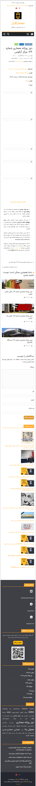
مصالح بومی (4, 726)
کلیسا (27, 735)
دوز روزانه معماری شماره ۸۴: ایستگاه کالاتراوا (19, 341)
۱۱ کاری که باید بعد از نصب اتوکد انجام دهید (17, 6)
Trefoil (27, 81)
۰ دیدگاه (14, 55)
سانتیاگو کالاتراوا (24, 726)
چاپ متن (13, 733)
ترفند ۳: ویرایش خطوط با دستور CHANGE (22, 567)
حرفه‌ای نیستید (28, 697)
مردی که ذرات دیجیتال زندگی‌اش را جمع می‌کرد (20, 754)
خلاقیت (14, 719)
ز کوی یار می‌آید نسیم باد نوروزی (23, 767)
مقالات (32, 680)
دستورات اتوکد (5, 719)
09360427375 (30, 624)
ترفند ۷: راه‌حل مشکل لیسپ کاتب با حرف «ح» (21, 477)
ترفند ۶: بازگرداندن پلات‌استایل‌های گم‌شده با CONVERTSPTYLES (22, 490)
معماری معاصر (31, 733)
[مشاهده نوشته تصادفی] (4, 34)
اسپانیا (4, 712)
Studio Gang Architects (22, 73)
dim (10, 709)
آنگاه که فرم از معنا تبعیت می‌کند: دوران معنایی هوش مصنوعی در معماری (19, 447)
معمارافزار (18, 23)
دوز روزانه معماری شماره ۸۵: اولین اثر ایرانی (19, 317)
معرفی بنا (21, 44)
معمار (22, 730)
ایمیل (32, 400)
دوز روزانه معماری (29, 44)
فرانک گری (10, 726)
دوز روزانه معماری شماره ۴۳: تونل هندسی (20, 262)
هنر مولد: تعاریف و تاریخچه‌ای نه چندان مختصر (20, 757)
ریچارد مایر (11, 723)
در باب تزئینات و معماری (10, 267)
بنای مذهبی (17, 715)
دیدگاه (32, 367)
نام (33, 391)
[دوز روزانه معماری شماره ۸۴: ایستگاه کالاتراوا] (18, 329)
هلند (23, 733)
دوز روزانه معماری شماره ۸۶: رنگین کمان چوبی (18, 292)
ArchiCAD (32, 709)
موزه (26, 733)
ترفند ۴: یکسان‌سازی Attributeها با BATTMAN (21, 556)
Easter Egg (4, 709)
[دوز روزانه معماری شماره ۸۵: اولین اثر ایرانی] (18, 305)
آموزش (32, 669)
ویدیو (33, 691)
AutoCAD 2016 (16, 709)
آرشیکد (26, 712)
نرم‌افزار (30, 687)
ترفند (32, 718)
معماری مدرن (7, 729)
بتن (22, 716)
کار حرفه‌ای (4, 733)
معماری (16, 44)
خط (20, 719)
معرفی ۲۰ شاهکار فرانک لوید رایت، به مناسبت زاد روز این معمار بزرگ (18, 509)
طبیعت (18, 726)
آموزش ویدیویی (15, 712)
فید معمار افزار (16, 248)
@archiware (31, 611)
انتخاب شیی (31, 716)
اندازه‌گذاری (26, 716)
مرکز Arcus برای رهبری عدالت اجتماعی (18, 69)
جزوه (26, 719)
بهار (11, 716)
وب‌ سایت (31, 408)
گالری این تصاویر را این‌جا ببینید (18, 202)
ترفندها (30, 694)
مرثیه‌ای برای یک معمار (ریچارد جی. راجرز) (22, 521)
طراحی (14, 726)
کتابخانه (32, 736)
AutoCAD (24, 709)
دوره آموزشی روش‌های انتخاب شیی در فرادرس (21, 532)
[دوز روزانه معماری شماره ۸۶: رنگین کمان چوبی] (18, 281)
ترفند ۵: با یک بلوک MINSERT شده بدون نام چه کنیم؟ (19, 544)
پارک (17, 733)
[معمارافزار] (32, 34)
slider (31, 712)
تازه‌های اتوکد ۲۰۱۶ (6, 716)
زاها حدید (4, 723)
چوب (9, 733)
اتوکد (9, 712)
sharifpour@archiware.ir (27, 598)
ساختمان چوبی (31, 726)
